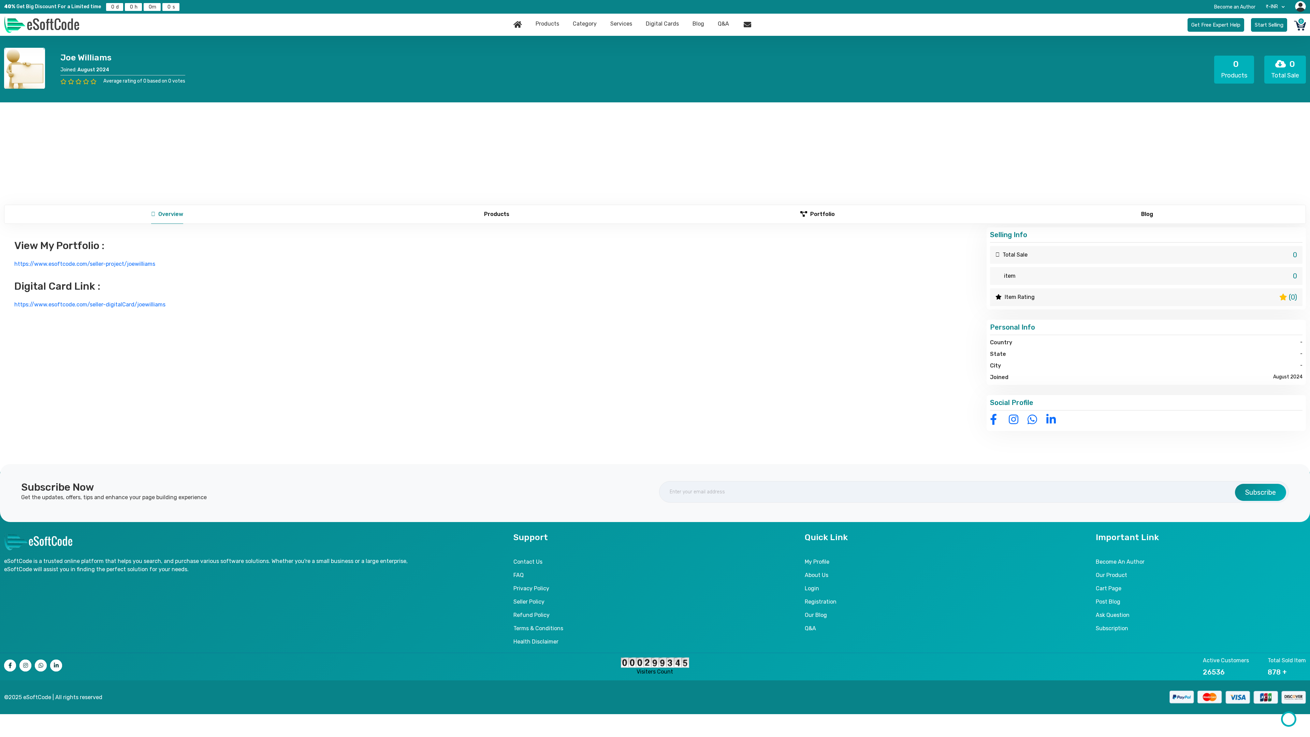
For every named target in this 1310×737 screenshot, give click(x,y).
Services (621, 23)
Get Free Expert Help (1215, 25)
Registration (820, 601)
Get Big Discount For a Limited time (52, 7)
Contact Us (527, 562)
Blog (698, 23)
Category (585, 23)
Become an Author (1234, 7)
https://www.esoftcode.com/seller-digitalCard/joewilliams (89, 304)
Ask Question (1113, 615)
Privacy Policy (531, 588)
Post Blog (1108, 601)
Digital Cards (662, 23)
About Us (816, 575)
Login (812, 588)
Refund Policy (531, 615)
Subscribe (1260, 492)
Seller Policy (528, 601)
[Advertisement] (655, 153)
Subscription (1112, 628)
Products (547, 23)
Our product (1111, 575)
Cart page (1108, 588)
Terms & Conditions (538, 628)
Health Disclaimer (535, 641)
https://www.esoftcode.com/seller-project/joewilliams (84, 264)
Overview (170, 214)
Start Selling (1269, 25)
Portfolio (822, 214)
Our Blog (816, 615)
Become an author (1120, 562)
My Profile (817, 562)
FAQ (518, 575)
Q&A (723, 23)
